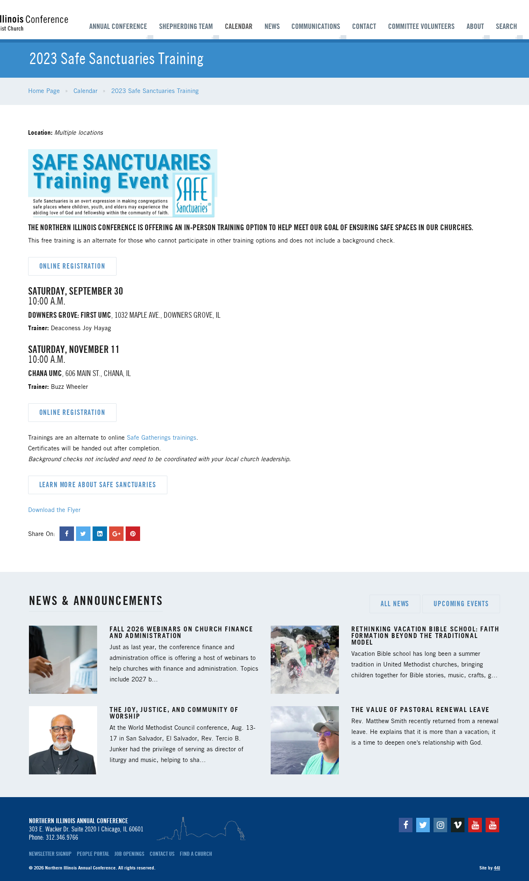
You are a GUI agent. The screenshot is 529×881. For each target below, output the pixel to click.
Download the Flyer (54, 510)
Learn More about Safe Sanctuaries (97, 485)
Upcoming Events (461, 604)
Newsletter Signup (50, 853)
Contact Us (162, 853)
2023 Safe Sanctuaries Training (155, 91)
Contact (364, 26)
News (272, 26)
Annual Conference (118, 26)
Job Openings (129, 853)
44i (497, 868)
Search (506, 26)
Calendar (239, 26)
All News (395, 604)
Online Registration (72, 266)
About (475, 26)
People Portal (93, 853)
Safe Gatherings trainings (161, 438)
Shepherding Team (186, 26)
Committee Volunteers (421, 26)
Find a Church (196, 853)
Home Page (44, 91)
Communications (315, 26)
